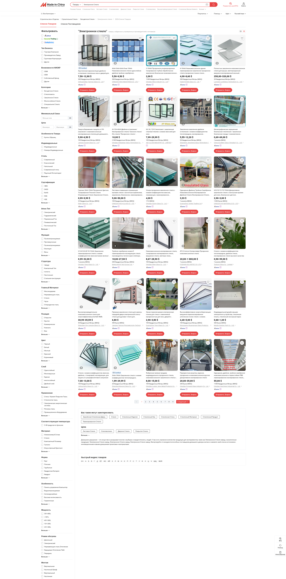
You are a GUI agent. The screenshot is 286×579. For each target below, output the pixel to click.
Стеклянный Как (149, 417)
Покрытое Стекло (138, 9)
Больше (84, 435)
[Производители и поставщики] (52, 4)
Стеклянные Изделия (130, 417)
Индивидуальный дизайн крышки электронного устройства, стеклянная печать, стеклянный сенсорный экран (227, 314)
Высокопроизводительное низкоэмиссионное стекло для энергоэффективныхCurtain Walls (90, 314)
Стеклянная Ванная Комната (188, 9)
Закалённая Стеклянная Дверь (94, 417)
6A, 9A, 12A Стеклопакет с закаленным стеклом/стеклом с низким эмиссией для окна (161, 131)
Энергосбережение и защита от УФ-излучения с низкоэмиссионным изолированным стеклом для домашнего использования (93, 131)
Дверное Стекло (126, 9)
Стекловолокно (114, 9)
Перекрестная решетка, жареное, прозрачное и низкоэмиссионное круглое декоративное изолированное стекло (195, 375)
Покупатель (202, 13)
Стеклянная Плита (89, 9)
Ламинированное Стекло (92, 421)
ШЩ (155, 461)
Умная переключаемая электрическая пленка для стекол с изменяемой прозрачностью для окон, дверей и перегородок (160, 314)
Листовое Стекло (101, 9)
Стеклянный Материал (188, 417)
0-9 (82, 461)
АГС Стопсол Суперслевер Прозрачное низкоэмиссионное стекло (194, 252)
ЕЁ (101, 461)
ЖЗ (105, 461)
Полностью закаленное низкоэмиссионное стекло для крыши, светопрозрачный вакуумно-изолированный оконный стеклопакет (229, 70)
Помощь (217, 13)
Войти (243, 6)
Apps (227, 13)
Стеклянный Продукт (210, 417)
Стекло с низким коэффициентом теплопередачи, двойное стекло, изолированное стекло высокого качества (229, 253)
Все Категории (48, 13)
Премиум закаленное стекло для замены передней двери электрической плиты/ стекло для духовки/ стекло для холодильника (127, 314)
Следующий (182, 402)
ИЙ (109, 461)
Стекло (113, 417)
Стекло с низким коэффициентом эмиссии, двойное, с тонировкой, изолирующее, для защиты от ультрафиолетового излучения (93, 375)
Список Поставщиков (71, 24)
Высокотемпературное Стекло (167, 9)
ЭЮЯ (160, 461)
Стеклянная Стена (168, 417)
